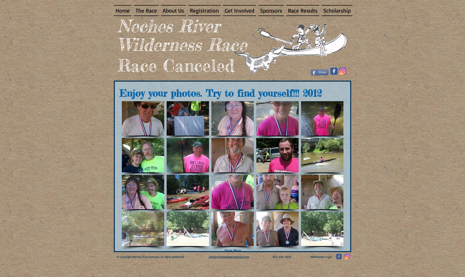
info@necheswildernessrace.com (229, 257)
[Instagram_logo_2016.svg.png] (342, 71)
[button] (143, 118)
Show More (232, 250)
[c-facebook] (339, 256)
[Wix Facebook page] (334, 71)
